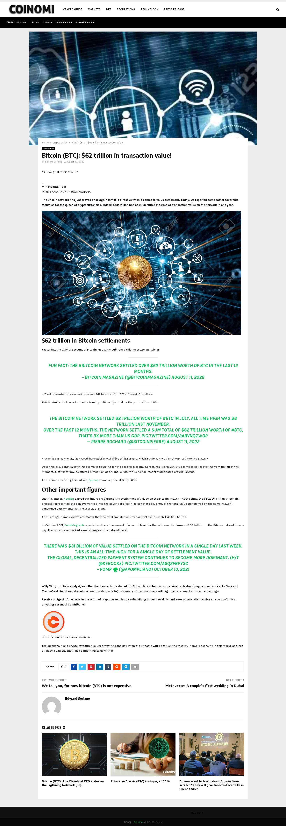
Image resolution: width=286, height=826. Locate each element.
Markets (94, 9)
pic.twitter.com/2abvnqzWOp (174, 435)
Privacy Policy (63, 22)
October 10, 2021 (171, 569)
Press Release (174, 9)
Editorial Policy (84, 22)
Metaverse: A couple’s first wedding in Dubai (204, 685)
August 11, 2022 (187, 377)
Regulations (126, 9)
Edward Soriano (53, 161)
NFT (108, 9)
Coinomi (137, 822)
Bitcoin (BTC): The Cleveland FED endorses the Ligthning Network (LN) (73, 783)
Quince (93, 480)
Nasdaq (69, 498)
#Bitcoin (88, 365)
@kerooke (110, 563)
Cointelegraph (74, 525)
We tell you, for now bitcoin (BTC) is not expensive (87, 685)
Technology (149, 9)
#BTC (168, 418)
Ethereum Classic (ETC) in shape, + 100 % (140, 781)
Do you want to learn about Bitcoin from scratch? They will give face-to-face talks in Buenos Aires (211, 785)
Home (35, 22)
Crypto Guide (72, 9)
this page (197, 813)
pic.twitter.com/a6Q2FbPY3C (156, 563)
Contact (47, 22)
